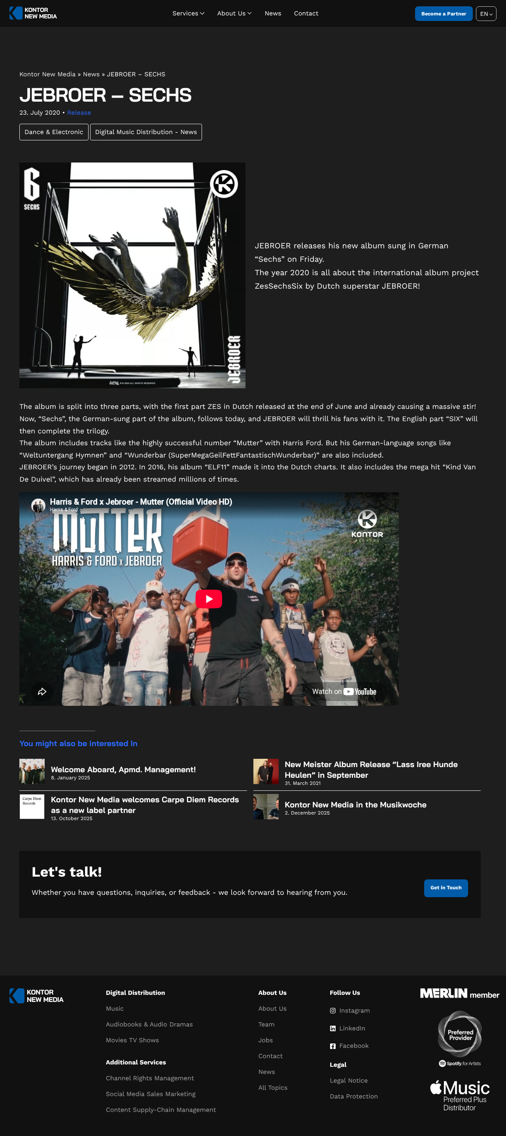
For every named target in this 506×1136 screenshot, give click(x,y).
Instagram (354, 1010)
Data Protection (354, 1096)
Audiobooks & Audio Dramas (149, 1024)
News (272, 13)
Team (266, 1024)
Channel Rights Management (150, 1078)
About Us (231, 13)
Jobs (265, 1040)
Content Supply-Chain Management (161, 1109)
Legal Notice (349, 1080)
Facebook (354, 1045)
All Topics (272, 1087)
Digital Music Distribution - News (146, 132)
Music (115, 1008)
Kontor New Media (47, 74)
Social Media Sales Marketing (151, 1094)
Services (185, 13)
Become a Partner (443, 14)
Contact (306, 13)
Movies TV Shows (132, 1040)
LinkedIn (352, 1028)
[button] (486, 13)
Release (79, 112)
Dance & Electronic (54, 132)
